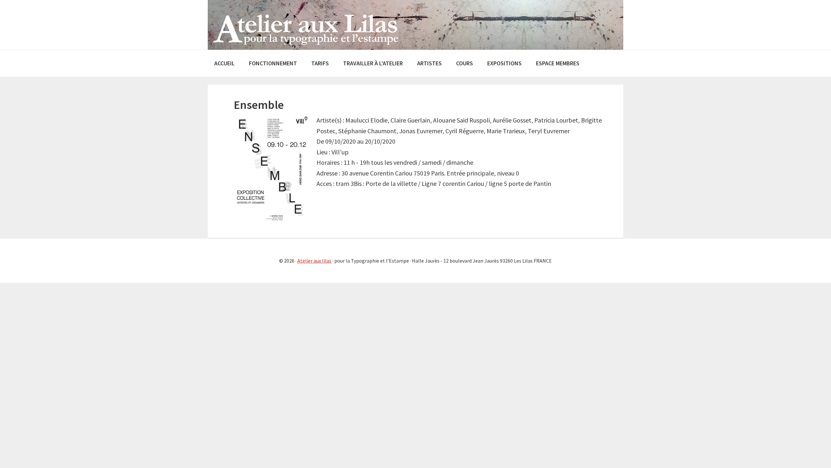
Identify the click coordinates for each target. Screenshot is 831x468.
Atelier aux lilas (314, 260)
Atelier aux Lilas (415, 25)
